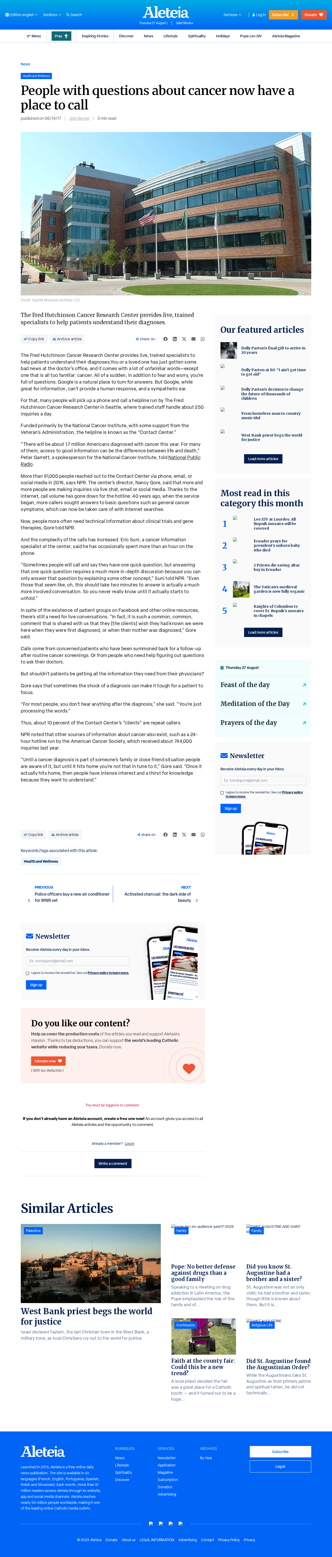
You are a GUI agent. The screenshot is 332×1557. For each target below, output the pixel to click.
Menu (36, 35)
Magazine (165, 1472)
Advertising (167, 1494)
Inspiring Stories (95, 35)
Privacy (249, 1540)
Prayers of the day (248, 723)
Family (181, 1230)
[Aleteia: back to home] (166, 12)
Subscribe (280, 14)
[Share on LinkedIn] (175, 339)
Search (76, 14)
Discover (126, 35)
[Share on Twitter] (184, 339)
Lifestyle (171, 35)
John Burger (79, 118)
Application (167, 1465)
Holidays (223, 35)
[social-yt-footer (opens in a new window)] (151, 1524)
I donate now (45, 1060)
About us (129, 1540)
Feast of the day (245, 685)
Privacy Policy (229, 1540)
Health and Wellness (41, 861)
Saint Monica (184, 23)
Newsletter (167, 1458)
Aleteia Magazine (286, 35)
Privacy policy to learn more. (108, 973)
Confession (185, 1325)
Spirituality (197, 35)
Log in (261, 14)
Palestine (33, 1230)
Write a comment (113, 1163)
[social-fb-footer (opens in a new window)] (161, 1524)
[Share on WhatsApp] (203, 339)
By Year (206, 1458)
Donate (311, 14)
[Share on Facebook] (165, 339)
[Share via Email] (193, 339)
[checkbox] (27, 973)
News (148, 35)
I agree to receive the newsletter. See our (80, 973)
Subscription (168, 1479)
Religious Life (262, 1325)
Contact (207, 1540)
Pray (58, 35)
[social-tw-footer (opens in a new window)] (171, 1524)
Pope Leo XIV (251, 35)
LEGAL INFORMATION (157, 1540)
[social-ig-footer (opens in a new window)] (180, 1524)
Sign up (36, 984)
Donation (165, 1487)
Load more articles (263, 458)
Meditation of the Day (255, 704)
